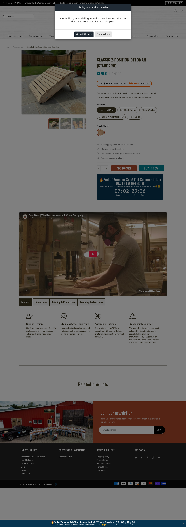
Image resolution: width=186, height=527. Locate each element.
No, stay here (103, 34)
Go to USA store (84, 34)
